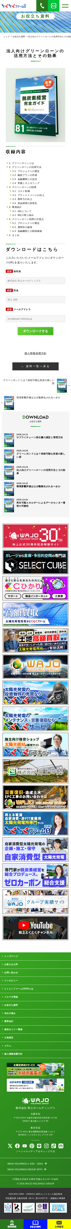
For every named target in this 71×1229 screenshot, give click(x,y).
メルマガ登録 (11, 997)
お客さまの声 (11, 964)
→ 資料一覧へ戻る (35, 366)
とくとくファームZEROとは (19, 988)
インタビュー (11, 980)
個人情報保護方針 (35, 353)
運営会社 (8, 1021)
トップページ (11, 956)
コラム (7, 1045)
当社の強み (10, 1013)
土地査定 (8, 1037)
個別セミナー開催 (13, 1029)
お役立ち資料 (11, 1005)
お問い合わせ (11, 972)
